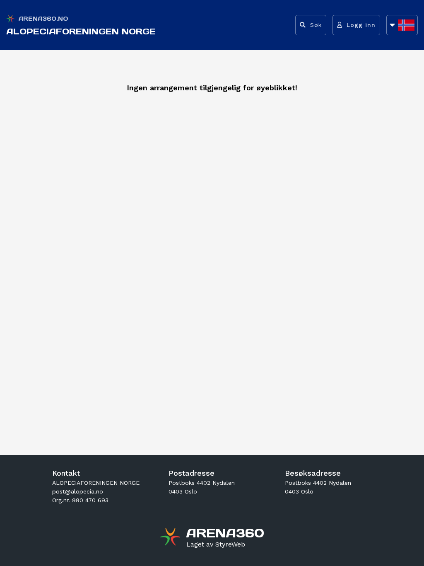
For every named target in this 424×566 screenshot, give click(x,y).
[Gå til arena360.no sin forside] (171, 538)
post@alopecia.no (77, 491)
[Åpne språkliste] (402, 25)
